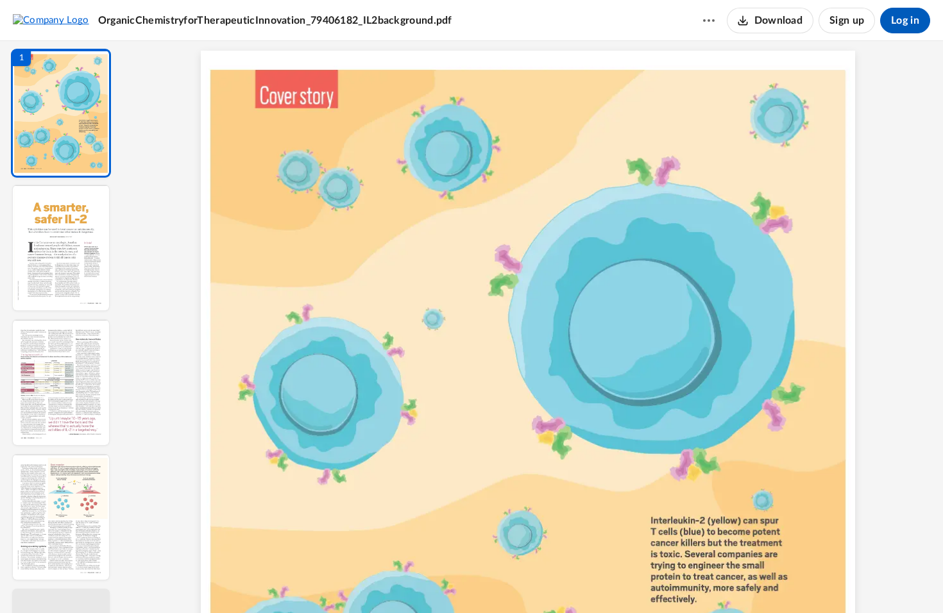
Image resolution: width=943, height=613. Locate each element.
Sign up (846, 20)
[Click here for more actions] (709, 20)
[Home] (51, 19)
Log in (905, 20)
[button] (61, 113)
